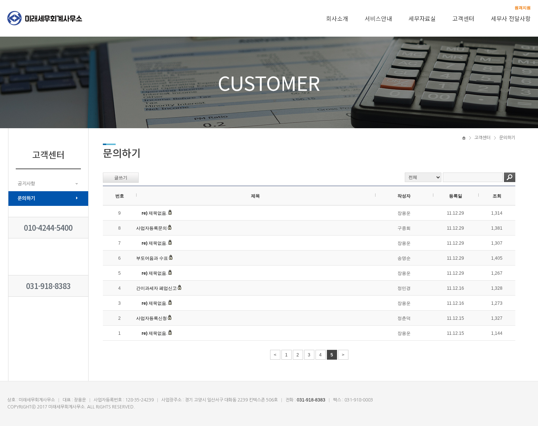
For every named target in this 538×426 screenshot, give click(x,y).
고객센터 (463, 18)
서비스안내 (378, 18)
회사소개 (337, 18)
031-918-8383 (48, 286)
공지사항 (26, 183)
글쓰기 (120, 177)
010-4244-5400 (48, 227)
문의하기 (26, 198)
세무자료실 (422, 18)
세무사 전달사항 (511, 18)
